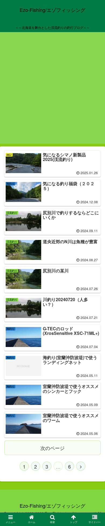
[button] (94, 474)
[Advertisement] (52, 91)
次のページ (52, 447)
